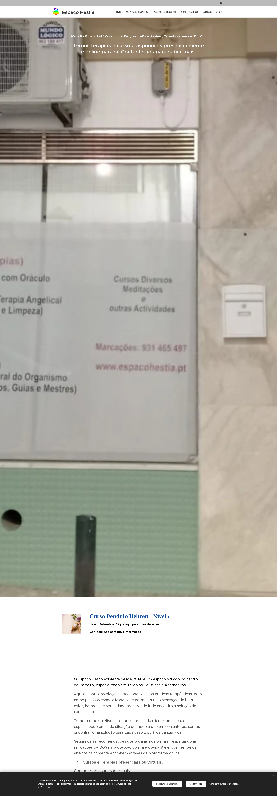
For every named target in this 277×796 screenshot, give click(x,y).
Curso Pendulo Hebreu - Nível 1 (130, 616)
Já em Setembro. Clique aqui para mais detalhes (124, 624)
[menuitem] (119, 11)
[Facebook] (221, 2)
